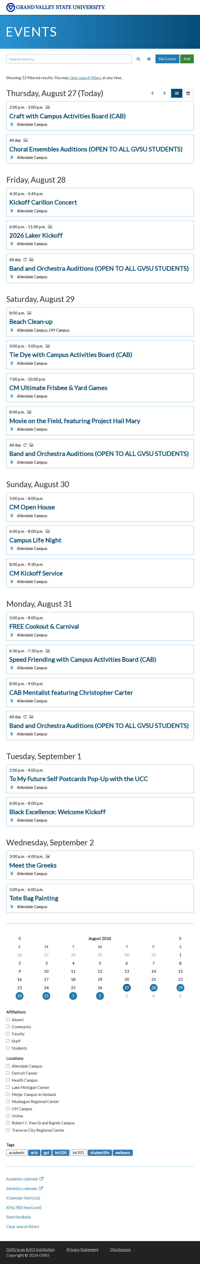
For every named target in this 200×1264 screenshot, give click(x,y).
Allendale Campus (25, 1066)
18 (73, 979)
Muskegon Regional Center (34, 1101)
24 (46, 987)
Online (16, 1115)
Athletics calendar (22, 1188)
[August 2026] (152, 93)
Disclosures (120, 1249)
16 (19, 979)
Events (31, 31)
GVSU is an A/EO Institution (30, 1249)
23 (19, 987)
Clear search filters (22, 1226)
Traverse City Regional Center (37, 1130)
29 (100, 954)
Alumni (16, 1019)
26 (19, 954)
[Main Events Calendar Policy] (149, 58)
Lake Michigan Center (29, 1087)
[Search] (138, 58)
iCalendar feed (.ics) (23, 1197)
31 (153, 954)
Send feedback (18, 1217)
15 (180, 971)
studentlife (99, 1152)
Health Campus (23, 1080)
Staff (15, 1041)
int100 (61, 1152)
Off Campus (20, 1108)
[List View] (177, 93)
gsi (46, 1152)
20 (126, 979)
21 (153, 979)
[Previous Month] (19, 938)
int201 (78, 1152)
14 (153, 971)
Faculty (17, 1033)
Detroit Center (23, 1073)
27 (46, 954)
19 (100, 979)
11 (73, 971)
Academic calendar (22, 1178)
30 (126, 954)
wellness (122, 1152)
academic (17, 1152)
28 (73, 954)
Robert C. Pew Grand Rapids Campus (42, 1122)
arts (34, 1152)
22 (180, 979)
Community (20, 1026)
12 (100, 971)
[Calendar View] (188, 93)
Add (187, 59)
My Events (167, 59)
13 (126, 971)
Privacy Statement (82, 1249)
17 (46, 979)
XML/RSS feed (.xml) (23, 1207)
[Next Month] (180, 938)
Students (18, 1048)
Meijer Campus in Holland (32, 1094)
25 (73, 987)
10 (46, 971)
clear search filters (86, 77)
